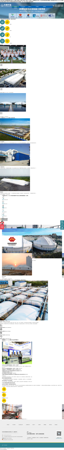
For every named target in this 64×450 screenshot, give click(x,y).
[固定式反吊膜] (17, 275)
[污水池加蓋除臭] (15, 140)
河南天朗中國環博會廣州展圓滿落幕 (7, 370)
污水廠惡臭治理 (20, 424)
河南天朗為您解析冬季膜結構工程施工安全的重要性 (9, 371)
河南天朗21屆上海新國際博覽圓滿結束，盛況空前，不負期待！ (10, 372)
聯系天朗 (50, 424)
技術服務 (44, 6)
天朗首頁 (15, 6)
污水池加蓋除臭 (2, 141)
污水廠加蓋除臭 (22, 6)
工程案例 (37, 6)
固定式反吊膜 (4, 276)
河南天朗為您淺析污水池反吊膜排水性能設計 (8, 377)
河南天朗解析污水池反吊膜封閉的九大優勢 (7, 369)
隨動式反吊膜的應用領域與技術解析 (7, 382)
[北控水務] (12, 246)
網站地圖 (56, 424)
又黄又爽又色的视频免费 (3, 449)
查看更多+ (3, 277)
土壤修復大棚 (27, 424)
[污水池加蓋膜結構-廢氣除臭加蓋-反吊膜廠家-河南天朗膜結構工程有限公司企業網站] (6, 5)
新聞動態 (45, 424)
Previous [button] (5, 10)
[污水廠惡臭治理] (15, 165)
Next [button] (59, 10)
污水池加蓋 (13, 424)
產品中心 (30, 6)
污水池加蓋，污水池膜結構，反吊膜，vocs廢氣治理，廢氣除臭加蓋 (37, 437)
